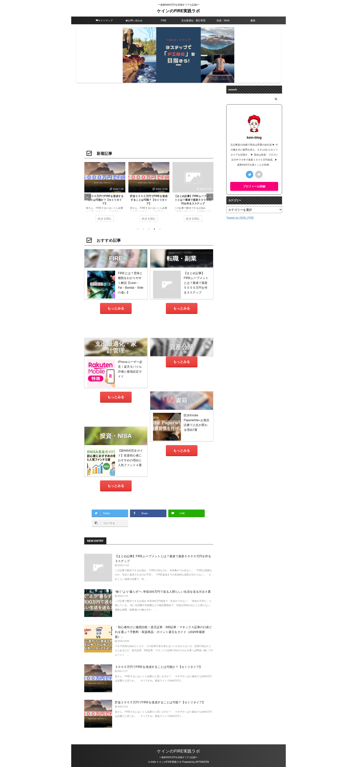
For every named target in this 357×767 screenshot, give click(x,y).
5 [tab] (160, 229)
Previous (87, 197)
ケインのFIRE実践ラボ (178, 11)
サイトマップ (105, 20)
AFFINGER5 (202, 761)
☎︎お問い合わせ (134, 20)
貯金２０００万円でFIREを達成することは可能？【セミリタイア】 (149, 199)
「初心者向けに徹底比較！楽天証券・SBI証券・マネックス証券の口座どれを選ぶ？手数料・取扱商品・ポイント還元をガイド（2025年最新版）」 (163, 632)
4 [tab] (154, 229)
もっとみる (115, 308)
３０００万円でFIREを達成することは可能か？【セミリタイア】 (104, 199)
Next (209, 197)
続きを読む (105, 218)
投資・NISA (223, 20)
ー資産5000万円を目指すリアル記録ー (178, 757)
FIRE (163, 20)
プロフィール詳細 (254, 186)
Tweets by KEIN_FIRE (240, 217)
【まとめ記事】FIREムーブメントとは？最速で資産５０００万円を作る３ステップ (193, 199)
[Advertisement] (148, 119)
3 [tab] (149, 229)
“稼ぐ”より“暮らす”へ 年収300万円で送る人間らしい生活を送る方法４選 (163, 591)
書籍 (252, 20)
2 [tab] (143, 229)
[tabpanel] (104, 193)
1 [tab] (137, 229)
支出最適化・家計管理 (193, 20)
